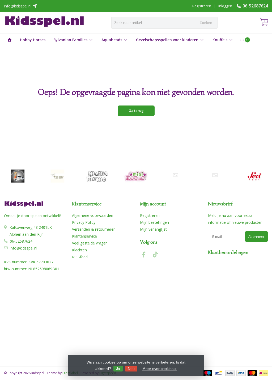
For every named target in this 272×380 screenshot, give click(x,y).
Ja (118, 368)
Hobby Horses (32, 39)
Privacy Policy (83, 222)
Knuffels (219, 39)
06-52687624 (255, 6)
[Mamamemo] (96, 176)
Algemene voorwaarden (92, 215)
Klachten (79, 249)
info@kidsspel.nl (23, 248)
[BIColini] (17, 176)
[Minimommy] (136, 176)
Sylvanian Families (70, 39)
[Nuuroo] (175, 175)
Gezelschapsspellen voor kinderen (167, 39)
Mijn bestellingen (154, 222)
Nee (131, 368)
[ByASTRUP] (57, 176)
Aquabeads (111, 39)
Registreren (201, 5)
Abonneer (256, 236)
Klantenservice (84, 236)
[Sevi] (254, 176)
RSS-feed (80, 256)
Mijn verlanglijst (153, 229)
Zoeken (205, 22)
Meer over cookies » (159, 368)
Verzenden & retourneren (94, 229)
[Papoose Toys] (214, 175)
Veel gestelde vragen (90, 243)
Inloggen (225, 5)
